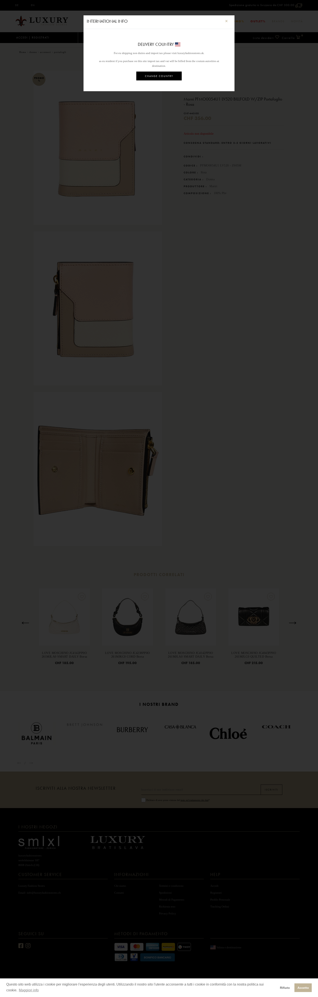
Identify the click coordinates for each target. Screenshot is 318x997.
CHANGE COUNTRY (159, 76)
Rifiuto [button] (285, 987)
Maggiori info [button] (29, 990)
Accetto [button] (303, 987)
